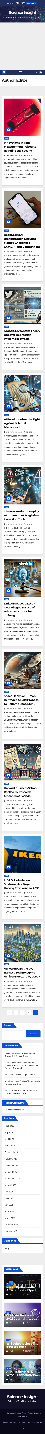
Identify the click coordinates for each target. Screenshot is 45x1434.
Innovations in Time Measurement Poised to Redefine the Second (20, 146)
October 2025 (10, 1172)
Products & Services (34, 1422)
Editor (29, 155)
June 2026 (9, 1126)
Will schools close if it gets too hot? (20, 1075)
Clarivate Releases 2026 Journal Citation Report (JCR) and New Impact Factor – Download (21, 1065)
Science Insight (22, 12)
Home (5, 1422)
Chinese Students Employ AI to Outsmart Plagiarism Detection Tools (21, 515)
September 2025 (12, 1179)
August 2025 (10, 1185)
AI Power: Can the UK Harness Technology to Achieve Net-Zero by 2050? (22, 972)
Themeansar (22, 1416)
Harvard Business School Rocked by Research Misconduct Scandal (20, 792)
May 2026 (9, 1132)
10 (29, 1012)
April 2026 (9, 1139)
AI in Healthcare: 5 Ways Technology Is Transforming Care (20, 1375)
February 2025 (11, 1225)
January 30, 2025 (14, 155)
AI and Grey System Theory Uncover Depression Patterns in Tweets (22, 335)
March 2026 (9, 1146)
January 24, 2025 (14, 620)
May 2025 (9, 1205)
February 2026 (11, 1152)
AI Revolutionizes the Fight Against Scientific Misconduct (22, 423)
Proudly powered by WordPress (15, 1413)
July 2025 (8, 1192)
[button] (37, 72)
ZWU (22, 1428)
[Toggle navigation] (21, 72)
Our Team (21, 1422)
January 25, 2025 (14, 344)
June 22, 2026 (15, 1323)
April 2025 (9, 1211)
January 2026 (10, 1159)
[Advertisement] (22, 46)
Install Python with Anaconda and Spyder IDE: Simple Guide (22, 1290)
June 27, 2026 (15, 1295)
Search (8, 1025)
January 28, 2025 (14, 251)
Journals (13, 1422)
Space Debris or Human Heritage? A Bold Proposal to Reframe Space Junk (21, 700)
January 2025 (10, 1231)
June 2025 (9, 1198)
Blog (6, 138)
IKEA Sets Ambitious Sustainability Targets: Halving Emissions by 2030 (21, 884)
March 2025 (9, 1218)
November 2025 (11, 1165)
